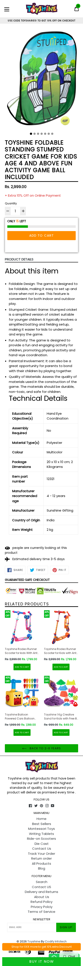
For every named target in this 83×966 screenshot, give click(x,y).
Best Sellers (41, 823)
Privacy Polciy (41, 906)
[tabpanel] (41, 79)
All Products (41, 863)
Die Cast (42, 843)
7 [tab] (52, 134)
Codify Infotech (56, 941)
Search (41, 881)
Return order (41, 858)
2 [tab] (34, 134)
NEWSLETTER (41, 919)
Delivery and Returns (41, 891)
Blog (41, 868)
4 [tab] (42, 134)
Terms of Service (41, 911)
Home (41, 818)
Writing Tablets (41, 833)
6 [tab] (49, 134)
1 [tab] (31, 134)
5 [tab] (45, 134)
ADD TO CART (22, 667)
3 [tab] (38, 134)
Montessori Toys (41, 828)
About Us (41, 896)
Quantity (11, 203)
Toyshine (33, 941)
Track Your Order (41, 853)
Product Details (19, 259)
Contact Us (41, 848)
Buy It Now (41, 961)
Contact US (41, 887)
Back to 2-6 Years (45, 748)
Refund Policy (41, 901)
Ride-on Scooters (41, 838)
